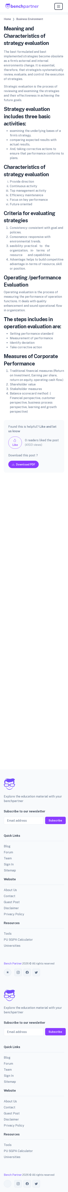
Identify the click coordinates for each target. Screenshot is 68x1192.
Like (15, 444)
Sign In (9, 864)
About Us (10, 890)
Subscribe (55, 820)
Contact (9, 896)
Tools (8, 933)
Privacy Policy (14, 914)
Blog (7, 846)
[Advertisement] (34, 624)
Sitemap (10, 870)
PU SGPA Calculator (18, 939)
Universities (12, 945)
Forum (8, 852)
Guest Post (12, 902)
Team (8, 858)
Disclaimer (11, 908)
